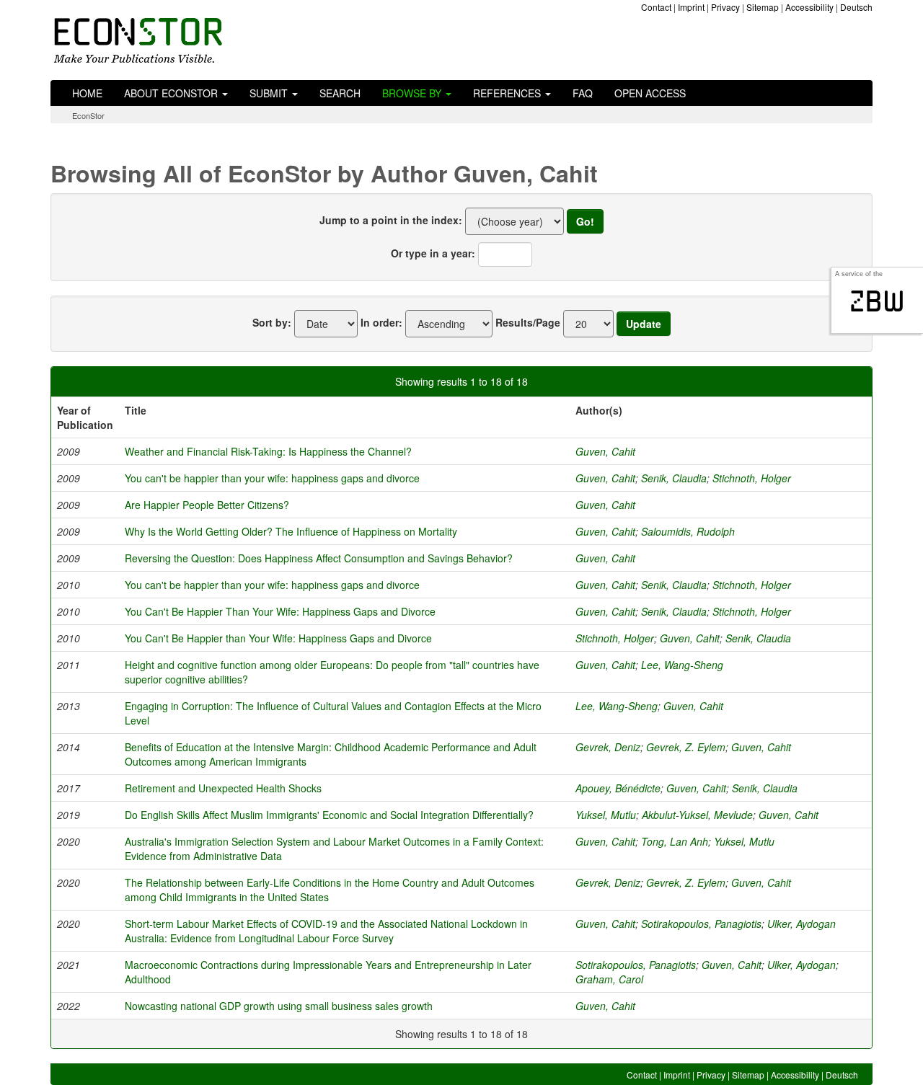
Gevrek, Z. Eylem (685, 747)
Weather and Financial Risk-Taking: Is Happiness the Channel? (268, 451)
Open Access (650, 93)
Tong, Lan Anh (674, 841)
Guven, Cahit (605, 451)
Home (87, 93)
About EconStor (172, 93)
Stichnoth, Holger (751, 478)
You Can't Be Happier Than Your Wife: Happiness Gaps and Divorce (280, 611)
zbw (877, 301)
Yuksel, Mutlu (605, 814)
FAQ (583, 93)
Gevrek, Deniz (607, 747)
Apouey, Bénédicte (618, 788)
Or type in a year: (433, 253)
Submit (270, 93)
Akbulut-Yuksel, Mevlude (697, 814)
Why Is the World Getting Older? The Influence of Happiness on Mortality (291, 531)
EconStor (88, 115)
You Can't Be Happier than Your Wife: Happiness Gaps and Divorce (278, 638)
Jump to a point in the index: (390, 220)
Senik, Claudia (674, 478)
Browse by (413, 93)
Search (340, 93)
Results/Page (527, 322)
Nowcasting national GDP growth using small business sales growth (279, 1005)
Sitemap (762, 7)
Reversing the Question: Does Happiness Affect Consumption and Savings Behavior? (319, 558)
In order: (381, 322)
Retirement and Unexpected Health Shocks (223, 788)
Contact (656, 7)
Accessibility (809, 7)
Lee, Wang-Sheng (682, 664)
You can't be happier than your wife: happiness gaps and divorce (272, 478)
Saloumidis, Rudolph (688, 531)
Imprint (691, 7)
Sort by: (271, 322)
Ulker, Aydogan (801, 923)
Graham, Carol (609, 979)
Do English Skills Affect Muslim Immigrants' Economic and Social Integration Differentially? (329, 814)
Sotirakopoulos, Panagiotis (701, 923)
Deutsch (856, 7)
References (508, 93)
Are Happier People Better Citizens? (207, 504)
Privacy (725, 7)
